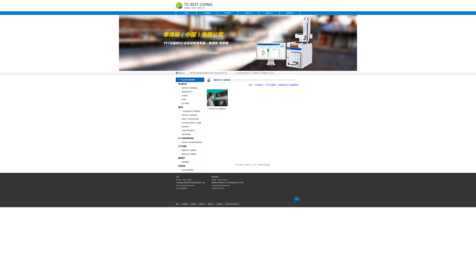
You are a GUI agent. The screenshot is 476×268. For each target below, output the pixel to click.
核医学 (180, 107)
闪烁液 (184, 99)
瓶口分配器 (185, 103)
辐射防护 (181, 158)
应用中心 (248, 13)
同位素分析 (182, 84)
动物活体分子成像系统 (189, 150)
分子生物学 (182, 146)
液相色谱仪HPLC (187, 92)
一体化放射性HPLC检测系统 (191, 111)
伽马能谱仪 (185, 127)
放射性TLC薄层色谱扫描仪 (190, 119)
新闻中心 (269, 13)
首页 (186, 13)
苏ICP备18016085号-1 (233, 204)
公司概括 (207, 13)
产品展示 (227, 13)
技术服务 (185, 96)
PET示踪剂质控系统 (186, 138)
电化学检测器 (186, 134)
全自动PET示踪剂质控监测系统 (192, 142)
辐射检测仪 (185, 162)
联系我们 (289, 13)
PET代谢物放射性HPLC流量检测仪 (191, 123)
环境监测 (181, 166)
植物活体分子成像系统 (189, 154)
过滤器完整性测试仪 (188, 130)
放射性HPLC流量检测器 (189, 88)
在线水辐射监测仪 (187, 170)
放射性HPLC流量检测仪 (189, 115)
